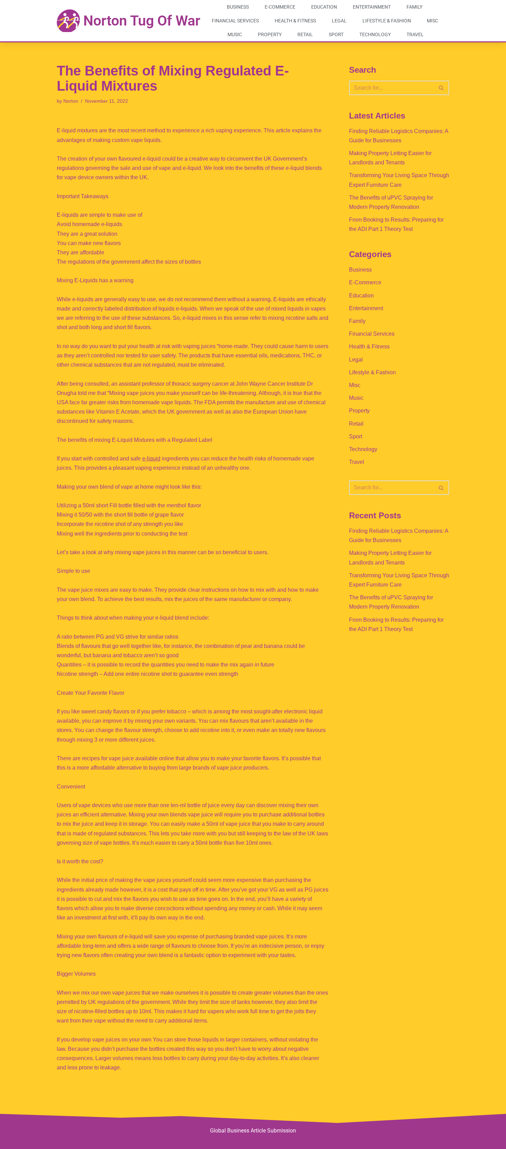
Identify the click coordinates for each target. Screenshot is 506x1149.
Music (235, 34)
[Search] (441, 88)
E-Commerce (280, 7)
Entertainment (372, 7)
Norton (70, 101)
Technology (375, 34)
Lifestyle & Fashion (386, 20)
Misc (432, 20)
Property (270, 34)
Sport (336, 34)
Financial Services (235, 20)
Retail (305, 34)
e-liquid (151, 458)
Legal (339, 20)
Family (414, 7)
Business (238, 7)
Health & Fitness (295, 20)
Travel (415, 34)
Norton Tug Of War (141, 20)
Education (324, 7)
